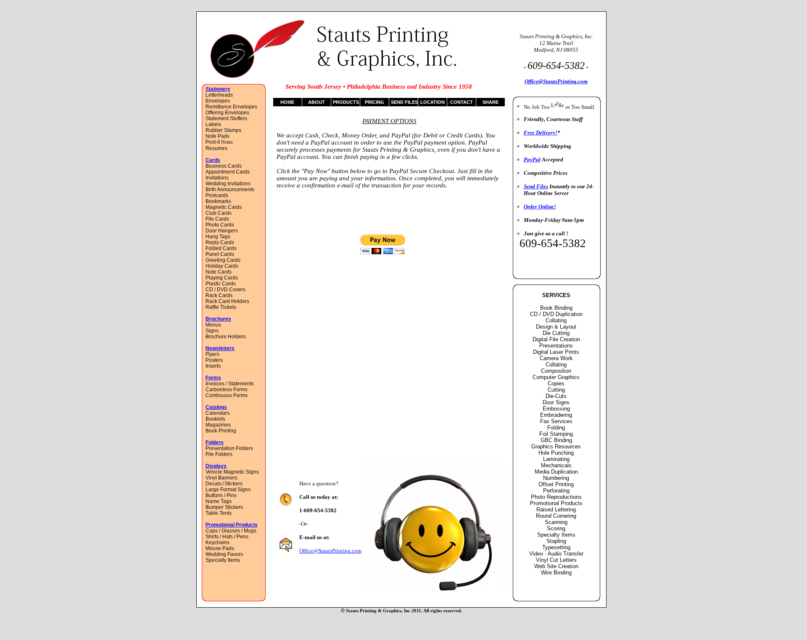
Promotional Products (232, 525)
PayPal (532, 159)
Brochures (218, 319)
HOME (287, 102)
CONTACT (461, 102)
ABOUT (316, 102)
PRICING (374, 102)
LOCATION (432, 102)
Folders (215, 442)
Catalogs (216, 407)
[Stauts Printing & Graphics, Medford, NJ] (258, 76)
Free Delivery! (540, 132)
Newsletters (220, 348)
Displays (216, 466)
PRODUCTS (346, 102)
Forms (213, 378)
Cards (213, 160)
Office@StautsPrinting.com (330, 551)
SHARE (490, 102)
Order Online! (540, 206)
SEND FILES (404, 102)
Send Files (536, 186)
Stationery (218, 89)
